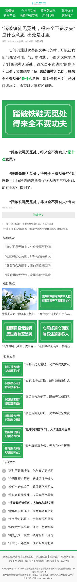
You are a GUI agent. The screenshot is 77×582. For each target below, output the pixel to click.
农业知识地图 (63, 561)
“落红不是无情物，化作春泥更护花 (47, 364)
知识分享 (39, 41)
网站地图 (40, 561)
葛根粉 (9, 10)
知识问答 (48, 15)
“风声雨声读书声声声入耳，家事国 (55, 313)
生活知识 (19, 561)
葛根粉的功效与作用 (11, 557)
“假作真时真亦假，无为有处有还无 (47, 445)
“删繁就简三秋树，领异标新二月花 (30, 535)
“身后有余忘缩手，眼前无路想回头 (47, 396)
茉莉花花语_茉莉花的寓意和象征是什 (19, 313)
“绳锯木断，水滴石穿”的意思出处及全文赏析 (32, 224)
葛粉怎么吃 (48, 10)
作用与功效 (29, 10)
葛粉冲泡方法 (29, 15)
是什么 (27, 79)
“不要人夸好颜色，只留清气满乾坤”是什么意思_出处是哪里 (39, 229)
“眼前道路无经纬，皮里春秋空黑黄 (19, 346)
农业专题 (50, 561)
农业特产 (65, 557)
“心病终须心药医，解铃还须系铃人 (55, 346)
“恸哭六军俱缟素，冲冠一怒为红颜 (30, 527)
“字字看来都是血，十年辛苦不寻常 (30, 519)
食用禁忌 (10, 15)
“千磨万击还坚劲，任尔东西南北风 (30, 543)
